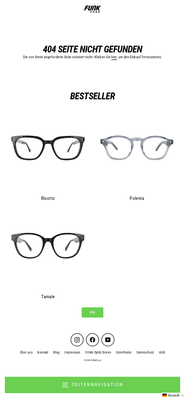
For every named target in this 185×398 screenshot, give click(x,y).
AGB (162, 352)
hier (114, 57)
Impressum (72, 352)
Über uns (26, 352)
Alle (92, 312)
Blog (56, 352)
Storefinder (124, 352)
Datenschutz (145, 352)
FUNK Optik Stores (98, 352)
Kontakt (42, 352)
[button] (173, 395)
